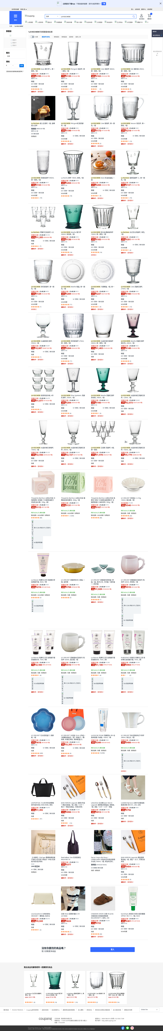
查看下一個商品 (129, 987)
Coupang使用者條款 (32, 1009)
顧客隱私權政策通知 (69, 1009)
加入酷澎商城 (117, 1009)
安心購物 (80, 1009)
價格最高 (64, 37)
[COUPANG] (45, 1019)
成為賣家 (149, 9)
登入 (132, 9)
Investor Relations (17, 1009)
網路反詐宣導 (128, 1009)
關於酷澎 (6, 1009)
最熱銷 (71, 37)
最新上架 (78, 37)
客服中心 (143, 9)
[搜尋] (134, 16)
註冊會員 (137, 9)
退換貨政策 (45, 1009)
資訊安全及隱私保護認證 (102, 1009)
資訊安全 (89, 1009)
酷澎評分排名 (46, 37)
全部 (47, 16)
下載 (103, 4)
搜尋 (21, 66)
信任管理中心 (56, 1009)
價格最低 (56, 37)
